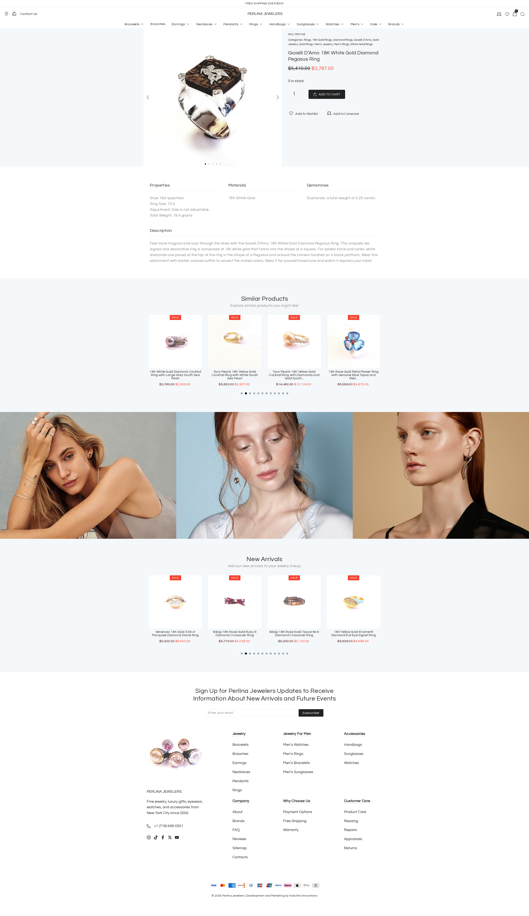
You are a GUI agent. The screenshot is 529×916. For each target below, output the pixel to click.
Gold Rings (306, 44)
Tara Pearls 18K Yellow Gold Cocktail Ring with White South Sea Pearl (175, 375)
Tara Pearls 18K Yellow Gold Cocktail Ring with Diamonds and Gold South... (235, 375)
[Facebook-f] (163, 837)
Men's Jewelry (323, 44)
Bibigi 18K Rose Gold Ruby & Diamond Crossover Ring (175, 633)
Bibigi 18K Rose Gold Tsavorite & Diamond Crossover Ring (235, 633)
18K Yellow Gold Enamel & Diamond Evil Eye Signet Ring (294, 633)
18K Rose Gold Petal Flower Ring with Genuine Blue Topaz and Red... (294, 375)
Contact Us (28, 14)
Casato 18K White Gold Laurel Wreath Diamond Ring (354, 373)
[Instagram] (149, 837)
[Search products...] (522, 14)
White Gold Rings (361, 44)
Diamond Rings (343, 39)
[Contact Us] (14, 14)
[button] (8, 14)
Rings (307, 39)
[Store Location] (6, 14)
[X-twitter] (170, 837)
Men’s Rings (341, 44)
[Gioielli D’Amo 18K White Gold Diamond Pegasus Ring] (213, 97)
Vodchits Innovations (303, 895)
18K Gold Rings (322, 39)
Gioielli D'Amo (363, 39)
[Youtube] (177, 837)
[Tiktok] (156, 837)
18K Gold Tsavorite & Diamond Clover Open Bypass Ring (353, 633)
